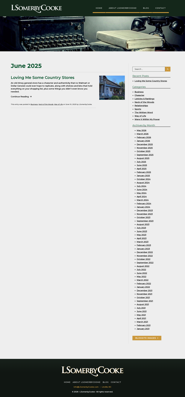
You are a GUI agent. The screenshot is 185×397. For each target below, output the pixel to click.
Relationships (141, 105)
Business (34, 104)
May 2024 (141, 193)
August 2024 (143, 182)
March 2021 (142, 322)
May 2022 (141, 276)
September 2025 (145, 155)
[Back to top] (180, 392)
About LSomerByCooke (123, 8)
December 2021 (144, 290)
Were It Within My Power (147, 119)
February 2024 (144, 203)
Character (139, 95)
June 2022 (142, 273)
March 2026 (142, 134)
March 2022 (142, 280)
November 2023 (145, 214)
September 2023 (145, 221)
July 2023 (141, 228)
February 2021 (144, 325)
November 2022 (145, 256)
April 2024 (142, 196)
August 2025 (143, 158)
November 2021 (144, 294)
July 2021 (141, 308)
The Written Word (144, 112)
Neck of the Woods (46, 104)
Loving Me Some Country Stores (42, 77)
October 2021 (143, 297)
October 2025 (143, 151)
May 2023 (141, 235)
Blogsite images (145, 338)
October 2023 (143, 217)
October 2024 (144, 179)
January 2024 (143, 207)
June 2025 (142, 165)
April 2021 (141, 318)
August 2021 (143, 304)
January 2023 (143, 249)
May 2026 (141, 130)
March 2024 (143, 200)
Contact (160, 8)
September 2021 (145, 301)
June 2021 (142, 311)
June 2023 (142, 231)
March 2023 (142, 242)
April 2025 (141, 169)
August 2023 (143, 224)
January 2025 (143, 175)
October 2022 (143, 259)
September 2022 (145, 262)
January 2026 (143, 141)
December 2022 (145, 252)
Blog (146, 8)
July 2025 (141, 162)
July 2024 (141, 186)
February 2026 (144, 137)
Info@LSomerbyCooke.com (86, 387)
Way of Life (58, 104)
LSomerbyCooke (87, 392)
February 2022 (144, 283)
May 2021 (141, 315)
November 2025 (145, 148)
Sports (138, 109)
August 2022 (143, 266)
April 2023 (141, 238)
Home (99, 8)
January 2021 (143, 329)
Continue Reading (20, 96)
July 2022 (141, 269)
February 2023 (144, 245)
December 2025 (145, 144)
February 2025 (144, 172)
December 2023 (145, 210)
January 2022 (143, 287)
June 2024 (142, 189)
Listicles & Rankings (144, 99)
